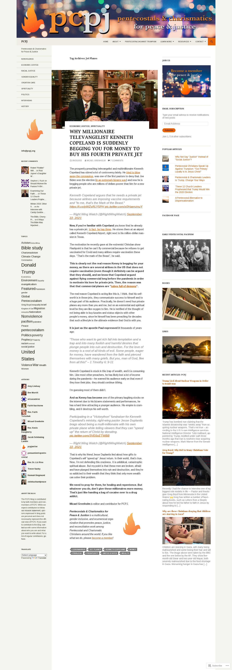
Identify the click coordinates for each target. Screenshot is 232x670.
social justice (27, 346)
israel (43, 304)
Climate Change (30, 256)
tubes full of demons (123, 286)
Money (132, 549)
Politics (25, 94)
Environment (29, 280)
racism (24, 343)
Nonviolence (27, 59)
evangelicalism (29, 284)
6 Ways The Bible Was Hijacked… (37, 222)
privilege (77, 553)
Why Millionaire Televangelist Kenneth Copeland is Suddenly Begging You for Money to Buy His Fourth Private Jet (106, 143)
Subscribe (169, 130)
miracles (25, 312)
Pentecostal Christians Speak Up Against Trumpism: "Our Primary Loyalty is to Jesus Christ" (191, 169)
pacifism (27, 321)
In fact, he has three (100, 229)
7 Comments (116, 160)
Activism (26, 242)
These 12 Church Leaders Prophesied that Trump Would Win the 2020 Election (192, 189)
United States (110, 553)
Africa (37, 243)
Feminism (40, 289)
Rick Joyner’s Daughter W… (38, 173)
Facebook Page (170, 215)
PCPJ (24, 41)
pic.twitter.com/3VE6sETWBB (90, 435)
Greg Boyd (26, 305)
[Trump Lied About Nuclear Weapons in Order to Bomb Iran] (186, 402)
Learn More (166, 42)
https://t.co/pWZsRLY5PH (87, 206)
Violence (26, 365)
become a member (102, 538)
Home (105, 42)
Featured (28, 289)
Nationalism (35, 312)
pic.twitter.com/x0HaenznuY (124, 206)
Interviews (26, 100)
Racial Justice (28, 71)
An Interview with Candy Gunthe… (37, 209)
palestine (37, 322)
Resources (183, 42)
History (25, 106)
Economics (26, 277)
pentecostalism (32, 330)
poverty (37, 335)
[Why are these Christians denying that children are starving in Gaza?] (186, 530)
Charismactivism (29, 252)
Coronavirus (78, 549)
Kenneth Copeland (115, 549)
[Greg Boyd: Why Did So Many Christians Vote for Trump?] (186, 470)
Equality (41, 281)
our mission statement (30, 510)
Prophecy (26, 339)
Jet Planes (95, 549)
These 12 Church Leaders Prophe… (38, 197)
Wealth (125, 553)
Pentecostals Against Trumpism (140, 42)
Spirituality (98, 126)
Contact (199, 42)
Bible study (32, 247)
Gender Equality (29, 77)
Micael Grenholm (96, 160)
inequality (36, 305)
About (116, 42)
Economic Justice (80, 126)
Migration (39, 308)
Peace (24, 325)
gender (24, 293)
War (36, 365)
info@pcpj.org (28, 151)
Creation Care (28, 83)
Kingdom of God (27, 309)
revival (32, 343)
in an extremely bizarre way (111, 180)
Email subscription (173, 108)
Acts (33, 243)
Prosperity (92, 553)
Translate (42, 558)
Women (25, 369)
